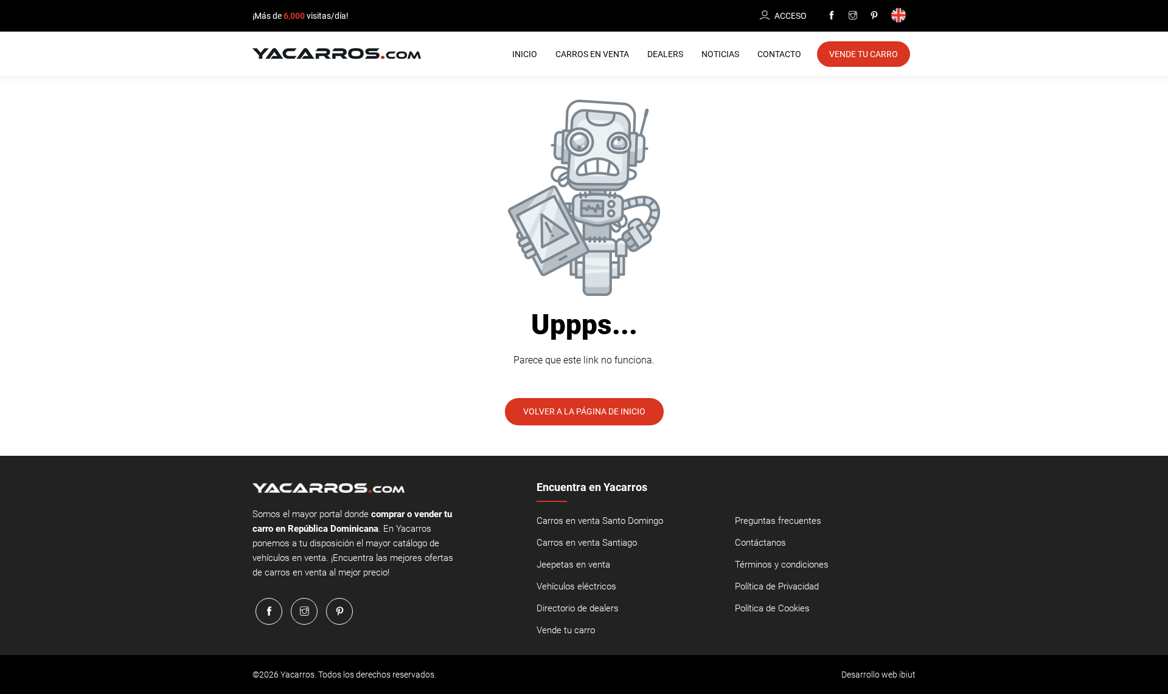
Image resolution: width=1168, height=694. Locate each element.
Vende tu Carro (863, 54)
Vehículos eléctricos (576, 586)
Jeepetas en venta (573, 564)
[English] (901, 16)
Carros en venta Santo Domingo (600, 520)
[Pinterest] (874, 16)
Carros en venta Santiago (587, 542)
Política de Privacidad (777, 586)
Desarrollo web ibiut (878, 674)
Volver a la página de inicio (584, 411)
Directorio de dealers (578, 608)
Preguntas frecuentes (778, 520)
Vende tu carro (566, 630)
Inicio (524, 54)
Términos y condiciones (782, 564)
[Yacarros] (336, 53)
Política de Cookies (772, 608)
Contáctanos (760, 542)
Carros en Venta (592, 54)
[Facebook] (831, 16)
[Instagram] (853, 16)
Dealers (665, 54)
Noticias (720, 54)
